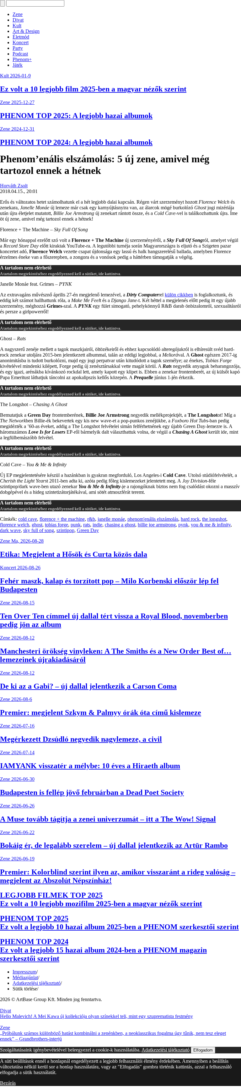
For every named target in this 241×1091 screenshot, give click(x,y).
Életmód (21, 36)
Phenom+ (22, 59)
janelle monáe (111, 519)
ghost (37, 524)
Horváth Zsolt (14, 185)
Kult (17, 25)
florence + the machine (62, 519)
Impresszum (24, 971)
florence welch (14, 524)
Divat (18, 20)
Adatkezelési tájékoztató (37, 983)
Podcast (20, 53)
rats (86, 524)
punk (76, 524)
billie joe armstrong (157, 524)
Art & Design (26, 31)
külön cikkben (179, 294)
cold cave (27, 519)
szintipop (65, 530)
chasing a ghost (120, 524)
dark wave (10, 530)
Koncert (21, 42)
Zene (18, 14)
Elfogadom (203, 1050)
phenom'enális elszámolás (152, 519)
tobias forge (56, 524)
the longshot (214, 519)
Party (18, 48)
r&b (91, 519)
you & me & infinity (211, 524)
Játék (18, 65)
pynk (183, 524)
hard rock (190, 519)
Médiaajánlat (25, 977)
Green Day (88, 530)
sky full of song (38, 530)
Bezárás (8, 1083)
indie (97, 524)
